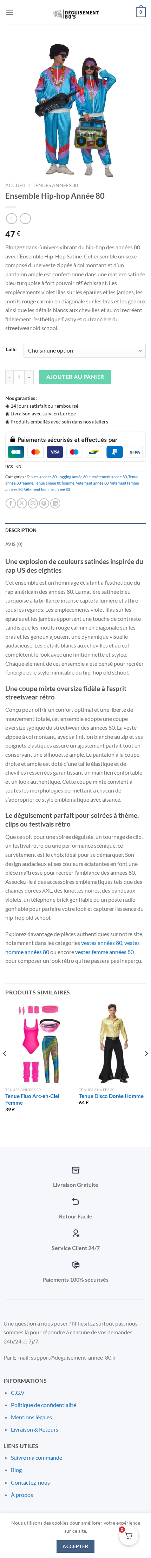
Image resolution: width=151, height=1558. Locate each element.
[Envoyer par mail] (33, 503)
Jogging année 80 (72, 476)
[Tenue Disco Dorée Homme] (112, 1044)
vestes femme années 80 (104, 951)
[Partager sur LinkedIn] (55, 503)
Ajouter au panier (75, 377)
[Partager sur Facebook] (11, 503)
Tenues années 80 (55, 185)
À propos (22, 1494)
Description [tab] (21, 530)
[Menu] (9, 12)
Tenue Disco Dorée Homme (111, 1096)
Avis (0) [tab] (13, 544)
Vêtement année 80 (92, 483)
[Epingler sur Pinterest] (44, 503)
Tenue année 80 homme (54, 483)
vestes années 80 (101, 942)
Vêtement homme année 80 (47, 489)
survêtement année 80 (108, 476)
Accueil (15, 185)
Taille (11, 349)
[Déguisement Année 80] (75, 12)
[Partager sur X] (22, 503)
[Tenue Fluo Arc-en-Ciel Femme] (38, 1044)
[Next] (146, 1067)
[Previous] (4, 1067)
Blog (16, 1469)
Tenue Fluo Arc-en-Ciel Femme (32, 1099)
